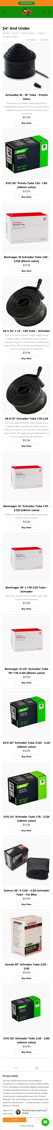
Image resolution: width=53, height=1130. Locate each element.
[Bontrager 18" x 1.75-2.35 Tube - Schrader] (26, 559)
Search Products (16, 1072)
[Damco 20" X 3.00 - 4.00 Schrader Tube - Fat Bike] (26, 862)
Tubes (41, 33)
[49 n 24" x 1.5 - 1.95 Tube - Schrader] (26, 303)
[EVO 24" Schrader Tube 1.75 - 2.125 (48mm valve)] (26, 788)
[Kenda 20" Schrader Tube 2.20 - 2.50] (26, 936)
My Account (37, 1072)
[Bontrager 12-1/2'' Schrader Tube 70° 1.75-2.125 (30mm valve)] (26, 641)
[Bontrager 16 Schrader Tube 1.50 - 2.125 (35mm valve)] (26, 229)
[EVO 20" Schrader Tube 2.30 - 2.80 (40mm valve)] (26, 1010)
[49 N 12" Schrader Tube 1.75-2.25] (26, 390)
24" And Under (10, 36)
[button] (26, 3)
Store (15, 33)
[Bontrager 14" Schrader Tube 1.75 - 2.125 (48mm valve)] (26, 478)
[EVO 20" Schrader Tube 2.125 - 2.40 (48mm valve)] (26, 715)
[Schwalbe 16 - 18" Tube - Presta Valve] (26, 67)
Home (6, 33)
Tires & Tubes (27, 33)
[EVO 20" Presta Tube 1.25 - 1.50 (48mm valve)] (26, 155)
